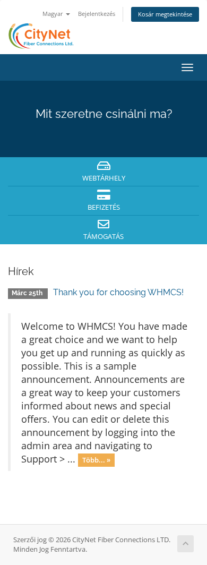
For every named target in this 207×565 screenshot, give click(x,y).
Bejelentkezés (96, 14)
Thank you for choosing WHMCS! (118, 292)
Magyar (53, 14)
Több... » (96, 460)
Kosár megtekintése (165, 14)
